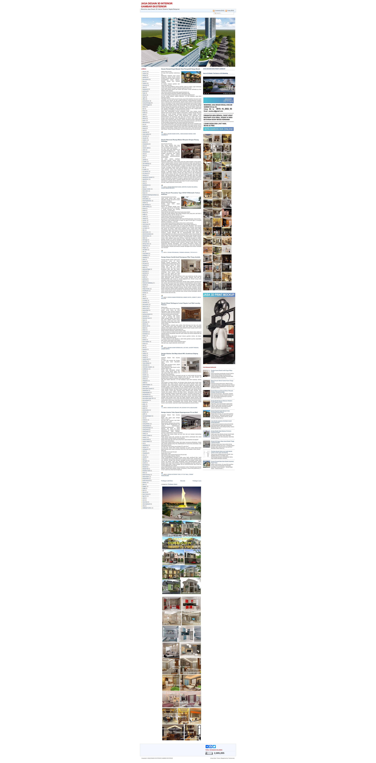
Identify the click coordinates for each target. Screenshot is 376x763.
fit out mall (185, 474)
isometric (145, 302)
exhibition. (145, 255)
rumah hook (146, 439)
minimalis (145, 365)
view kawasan (146, 504)
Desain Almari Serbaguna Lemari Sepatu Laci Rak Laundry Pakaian (180, 303)
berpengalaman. (147, 200)
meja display (146, 363)
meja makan (146, 134)
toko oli (144, 492)
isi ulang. (145, 300)
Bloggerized (223, 758)
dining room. (146, 243)
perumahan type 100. (148, 398)
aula (144, 183)
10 (143, 157)
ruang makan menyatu (167, 188)
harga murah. (146, 288)
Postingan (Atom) (172, 484)
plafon (144, 406)
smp (144, 153)
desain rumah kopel (174, 133)
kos (143, 124)
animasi (145, 175)
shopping (145, 453)
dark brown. (146, 232)
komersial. (145, 331)
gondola (145, 273)
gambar (145, 77)
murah (144, 373)
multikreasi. (146, 369)
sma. (144, 455)
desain (144, 71)
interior (144, 95)
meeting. (145, 361)
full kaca (145, 263)
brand (144, 208)
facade (144, 261)
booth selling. (146, 206)
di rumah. (145, 241)
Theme (218, 758)
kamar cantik (187, 297)
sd (143, 443)
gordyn (144, 275)
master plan (146, 359)
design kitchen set (173, 407)
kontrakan (145, 333)
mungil (144, 371)
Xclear (214, 758)
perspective (146, 394)
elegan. (145, 247)
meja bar (145, 132)
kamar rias (145, 306)
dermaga (145, 240)
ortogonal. (145, 380)
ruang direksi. (146, 423)
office (144, 99)
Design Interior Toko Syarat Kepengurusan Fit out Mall (179, 412)
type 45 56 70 (193, 252)
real (144, 418)
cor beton (145, 228)
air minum (145, 173)
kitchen (144, 324)
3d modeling (146, 163)
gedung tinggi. (146, 269)
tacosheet (145, 465)
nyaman (145, 376)
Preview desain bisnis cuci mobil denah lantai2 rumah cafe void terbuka (221, 452)
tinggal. (144, 486)
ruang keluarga (147, 103)
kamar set (145, 308)
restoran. (145, 420)
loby (144, 351)
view (144, 155)
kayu (144, 320)
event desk (145, 253)
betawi (144, 202)
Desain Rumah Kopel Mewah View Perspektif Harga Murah (180, 69)
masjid (144, 357)
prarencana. (146, 410)
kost (144, 337)
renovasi (145, 85)
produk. (145, 412)
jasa (144, 81)
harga (144, 286)
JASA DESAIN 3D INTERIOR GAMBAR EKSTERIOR (156, 5)
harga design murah (186, 133)
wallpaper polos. (147, 508)
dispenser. (145, 245)
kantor (144, 312)
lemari (144, 128)
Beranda (182, 481)
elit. (143, 251)
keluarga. (145, 322)
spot (144, 459)
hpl (143, 294)
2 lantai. (145, 161)
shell (144, 451)
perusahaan (146, 400)
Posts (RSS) (230, 10)
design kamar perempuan (175, 297)
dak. (144, 230)
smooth (144, 457)
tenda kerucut (146, 480)
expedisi (145, 257)
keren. (144, 120)
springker (145, 461)
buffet (144, 214)
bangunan (145, 89)
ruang (144, 421)
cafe (144, 114)
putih (144, 414)
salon (144, 150)
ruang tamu (146, 431)
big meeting (146, 204)
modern (145, 83)
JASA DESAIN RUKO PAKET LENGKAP (214, 69)
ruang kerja (146, 429)
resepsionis (146, 144)
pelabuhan (145, 390)
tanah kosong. (146, 474)
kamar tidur (146, 310)
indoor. (144, 298)
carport (144, 218)
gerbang (145, 271)
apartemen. (146, 179)
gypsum (145, 281)
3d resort (145, 165)
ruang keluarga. (147, 427)
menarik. (145, 136)
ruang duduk (146, 425)
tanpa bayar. (146, 476)
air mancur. (145, 171)
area (144, 181)
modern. (145, 140)
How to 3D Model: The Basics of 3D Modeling (215, 73)
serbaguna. (146, 449)
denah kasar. (146, 236)
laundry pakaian (193, 347)
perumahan (146, 79)
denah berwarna (147, 234)
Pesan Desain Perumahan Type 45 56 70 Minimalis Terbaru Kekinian (180, 193)
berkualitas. (146, 198)
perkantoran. (146, 101)
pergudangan (146, 392)
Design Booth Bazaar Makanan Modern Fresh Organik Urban (221, 401)
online (144, 378)
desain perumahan (173, 252)
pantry (144, 142)
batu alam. (145, 191)
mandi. (144, 355)
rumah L (145, 437)
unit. (144, 500)
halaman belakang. (148, 283)
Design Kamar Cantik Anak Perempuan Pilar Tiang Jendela (180, 257)
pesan (144, 402)
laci (143, 345)
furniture (145, 265)
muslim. (145, 375)
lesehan (145, 349)
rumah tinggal (146, 105)
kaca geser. (146, 304)
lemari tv (194, 297)
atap (144, 87)
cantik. (144, 216)
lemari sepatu (165, 348)
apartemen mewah (148, 177)
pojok (144, 408)
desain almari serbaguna (175, 347)
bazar (144, 193)
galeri (144, 267)
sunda (144, 463)
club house (145, 224)
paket (144, 382)
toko (144, 490)
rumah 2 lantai (146, 435)
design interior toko (174, 474)
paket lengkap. (146, 384)
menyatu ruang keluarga (189, 187)
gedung (145, 91)
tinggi (144, 488)
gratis (144, 277)
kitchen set (145, 326)
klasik (144, 328)
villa (144, 506)
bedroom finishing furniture (150, 195)
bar (143, 108)
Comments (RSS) (219, 10)
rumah (144, 73)
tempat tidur (146, 478)
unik (144, 498)
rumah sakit (146, 148)
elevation (145, 249)
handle (144, 285)
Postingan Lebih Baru (167, 481)
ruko (144, 146)
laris (144, 347)
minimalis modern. (147, 367)
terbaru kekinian (184, 252)
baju (144, 187)
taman (144, 107)
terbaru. (145, 482)
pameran (145, 386)
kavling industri (147, 314)
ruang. (144, 433)
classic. (144, 222)
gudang (145, 279)
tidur (144, 484)
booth (144, 112)
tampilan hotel (146, 470)
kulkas (144, 126)
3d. (143, 167)
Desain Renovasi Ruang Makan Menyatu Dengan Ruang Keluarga (180, 140)
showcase (145, 152)
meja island (193, 407)
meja (144, 97)
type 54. (145, 496)
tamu (144, 472)
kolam (144, 330)
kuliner (144, 339)
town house (146, 494)
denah (144, 118)
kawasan (145, 316)
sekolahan (145, 445)
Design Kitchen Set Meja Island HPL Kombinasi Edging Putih (179, 354)
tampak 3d (145, 468)
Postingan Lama (197, 481)
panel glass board (147, 388)
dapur (144, 116)
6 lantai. (145, 169)
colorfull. (145, 226)
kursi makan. (146, 341)
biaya (144, 110)
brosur (144, 212)
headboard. (146, 290)
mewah (144, 138)
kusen (144, 343)
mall (144, 130)
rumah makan (146, 441)
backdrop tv (146, 185)
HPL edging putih (185, 407)
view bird (145, 502)
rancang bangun (147, 416)
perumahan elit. (147, 396)
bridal (144, 210)
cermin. (144, 220)
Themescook (231, 758)
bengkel (145, 196)
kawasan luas (146, 318)
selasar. (145, 447)
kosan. (144, 335)
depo (144, 238)
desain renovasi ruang (174, 187)
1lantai (144, 159)
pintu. (144, 404)
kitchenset (145, 122)
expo (144, 259)
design (144, 75)
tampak (144, 466)
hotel (144, 93)
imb (144, 296)
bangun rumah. (147, 189)
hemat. (144, 292)
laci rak (185, 347)
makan (144, 353)
